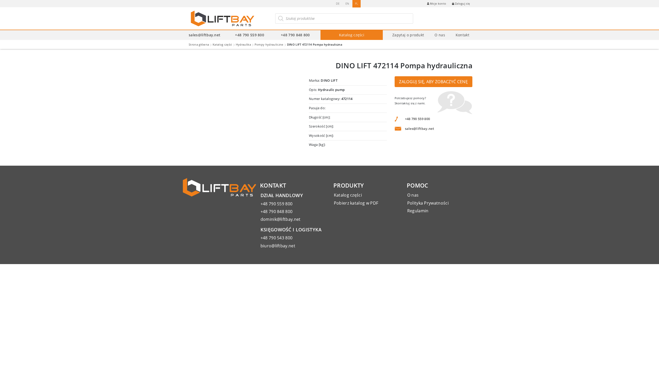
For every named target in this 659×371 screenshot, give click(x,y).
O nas (440, 34)
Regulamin (418, 211)
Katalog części (351, 34)
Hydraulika (243, 44)
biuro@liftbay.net (278, 246)
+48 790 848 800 (295, 34)
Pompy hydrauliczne (269, 44)
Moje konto (438, 3)
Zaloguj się (462, 3)
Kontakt (462, 34)
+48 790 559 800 (249, 34)
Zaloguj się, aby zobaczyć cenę (433, 82)
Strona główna (199, 44)
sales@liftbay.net (204, 34)
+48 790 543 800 (277, 238)
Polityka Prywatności (428, 203)
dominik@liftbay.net (281, 219)
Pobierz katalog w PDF (356, 203)
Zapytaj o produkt (408, 34)
